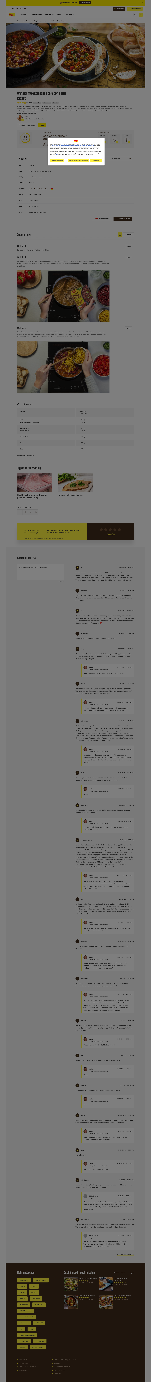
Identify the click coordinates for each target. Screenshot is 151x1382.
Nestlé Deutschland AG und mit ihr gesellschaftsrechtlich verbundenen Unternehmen (73, 145)
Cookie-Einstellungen (57, 160)
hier (57, 154)
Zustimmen (96, 160)
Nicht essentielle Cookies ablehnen (78, 160)
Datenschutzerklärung (56, 156)
